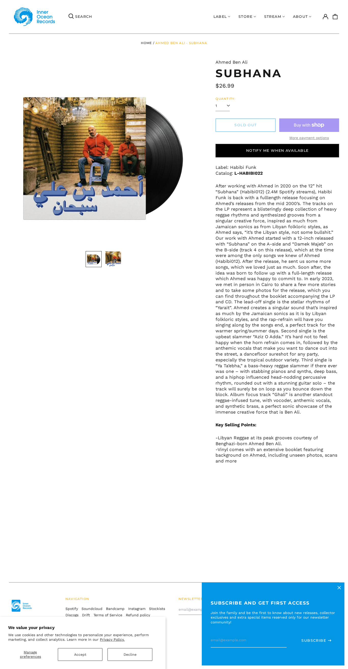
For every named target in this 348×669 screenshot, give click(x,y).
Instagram (136, 609)
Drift (86, 615)
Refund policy (138, 615)
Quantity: (225, 99)
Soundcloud (92, 609)
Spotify (71, 609)
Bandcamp (115, 609)
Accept (80, 654)
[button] (335, 17)
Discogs (71, 615)
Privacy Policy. (112, 639)
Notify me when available (277, 150)
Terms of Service (107, 615)
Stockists (157, 609)
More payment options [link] (309, 138)
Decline (130, 654)
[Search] (71, 16)
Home (146, 43)
